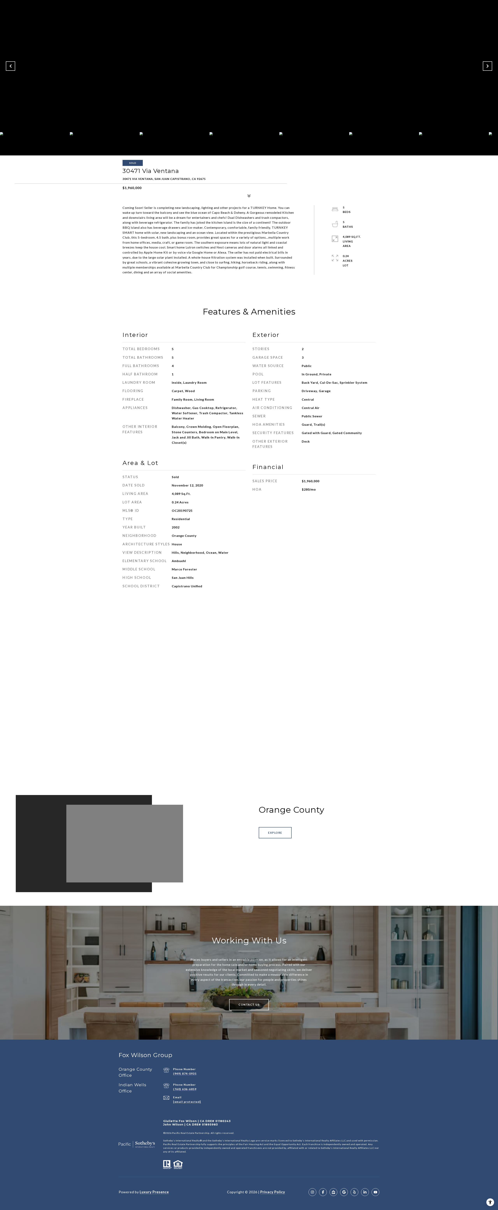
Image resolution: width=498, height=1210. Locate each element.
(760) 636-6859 (184, 1089)
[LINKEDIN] (365, 1192)
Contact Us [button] (249, 1004)
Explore (275, 832)
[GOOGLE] (344, 1192)
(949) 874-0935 (184, 1073)
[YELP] (354, 1192)
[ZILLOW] (333, 1192)
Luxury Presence (154, 1192)
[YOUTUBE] (375, 1192)
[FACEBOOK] (323, 1192)
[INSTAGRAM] (312, 1192)
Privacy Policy (272, 1192)
